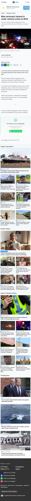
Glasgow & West (10, 13)
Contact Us (26, 485)
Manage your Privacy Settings (9, 491)
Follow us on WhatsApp (10, 478)
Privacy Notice (18, 485)
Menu (5, 2)
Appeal (18, 469)
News (2, 13)
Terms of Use (11, 485)
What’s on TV (5, 469)
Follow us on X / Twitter (9, 472)
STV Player (4, 467)
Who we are (3, 485)
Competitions (20, 467)
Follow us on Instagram (9, 481)
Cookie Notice (4, 487)
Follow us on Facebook (9, 475)
